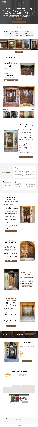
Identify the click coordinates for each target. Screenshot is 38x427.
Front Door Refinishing (8, 373)
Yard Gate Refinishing (21, 373)
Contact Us (29, 2)
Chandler (21, 353)
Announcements (20, 419)
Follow (32, 109)
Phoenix (21, 351)
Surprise (21, 358)
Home (20, 2)
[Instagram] (5, 418)
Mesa (21, 354)
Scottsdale (21, 352)
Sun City (21, 357)
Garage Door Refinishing (8, 375)
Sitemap (26, 418)
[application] (26, 2)
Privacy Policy (22, 418)
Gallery (23, 2)
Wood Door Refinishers (8, 374)
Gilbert (21, 355)
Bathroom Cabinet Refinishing (9, 376)
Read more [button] (9, 36)
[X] (7, 418)
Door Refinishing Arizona (8, 200)
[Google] (10, 418)
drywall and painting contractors (24, 345)
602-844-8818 (26, 421)
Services (25, 2)
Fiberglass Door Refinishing (22, 375)
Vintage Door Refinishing (22, 374)
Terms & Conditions (18, 418)
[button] (34, 33)
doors (5, 252)
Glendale (21, 356)
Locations (32, 2)
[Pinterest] (6, 418)
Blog (34, 2)
